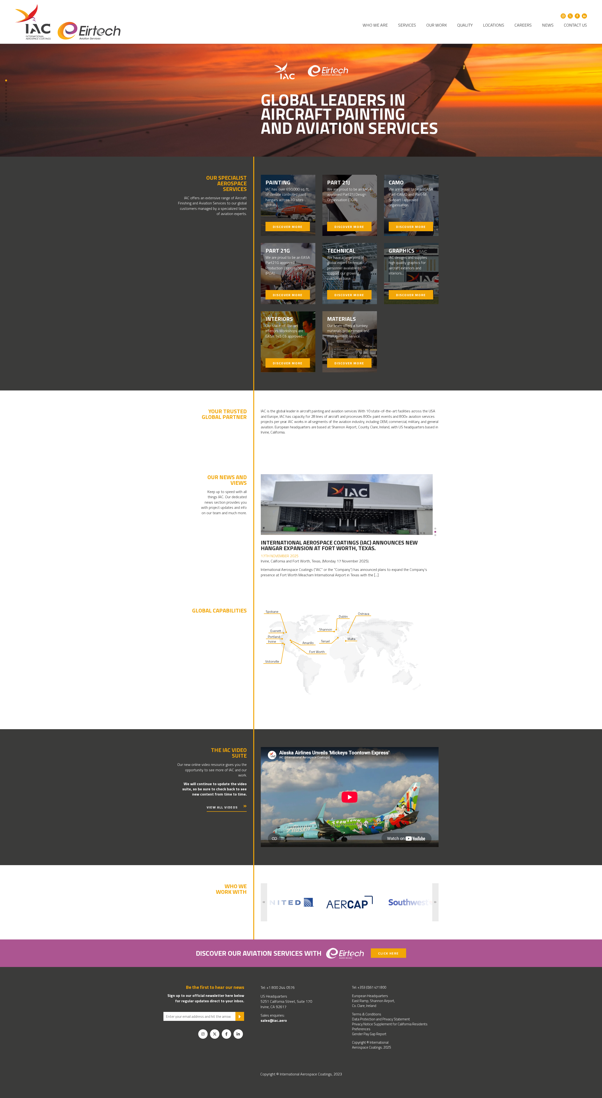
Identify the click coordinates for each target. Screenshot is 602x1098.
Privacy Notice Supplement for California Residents (390, 1024)
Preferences (361, 1029)
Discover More (288, 226)
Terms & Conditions (366, 1014)
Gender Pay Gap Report (369, 1034)
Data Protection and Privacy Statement (381, 1019)
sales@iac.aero (274, 1020)
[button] (6, 80)
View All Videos (222, 807)
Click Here (388, 953)
